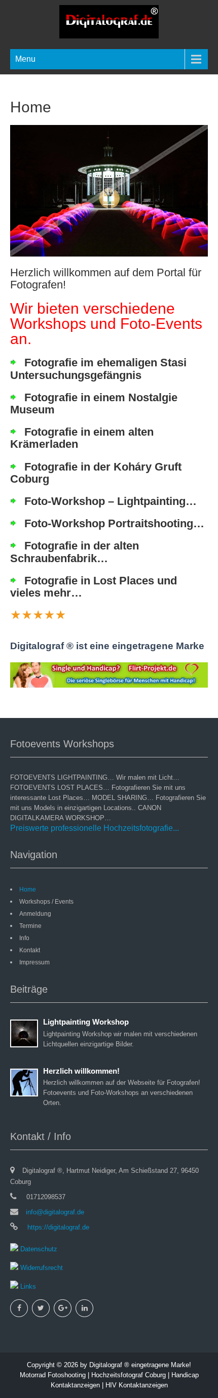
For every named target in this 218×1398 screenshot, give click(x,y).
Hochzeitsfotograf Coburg (128, 1375)
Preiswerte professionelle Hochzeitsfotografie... (94, 828)
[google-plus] (62, 1308)
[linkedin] (84, 1308)
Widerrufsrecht (40, 1268)
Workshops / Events (46, 901)
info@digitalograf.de (55, 1212)
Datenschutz (37, 1249)
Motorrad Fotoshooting (53, 1375)
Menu (25, 59)
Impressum (34, 962)
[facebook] (19, 1308)
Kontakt (29, 950)
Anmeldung (35, 913)
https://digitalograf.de (57, 1227)
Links (27, 1286)
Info (24, 938)
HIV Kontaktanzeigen (136, 1385)
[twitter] (41, 1308)
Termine (30, 925)
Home (27, 889)
